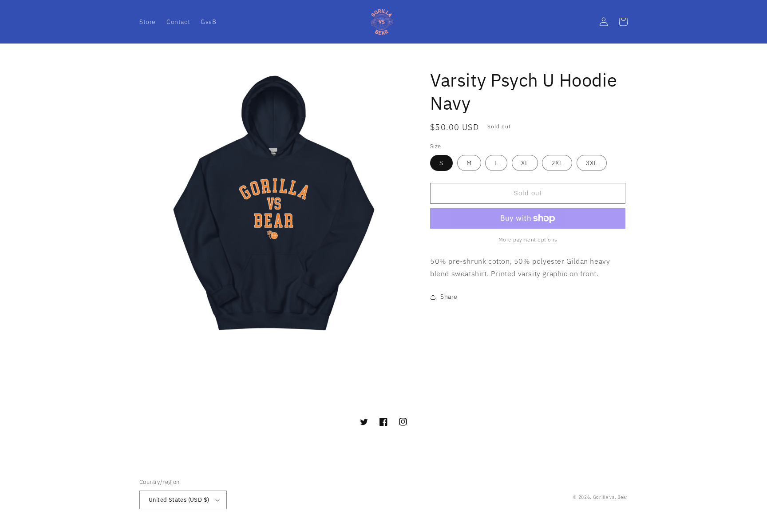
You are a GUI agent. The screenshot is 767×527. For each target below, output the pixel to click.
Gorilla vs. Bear (610, 497)
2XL (557, 163)
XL (525, 163)
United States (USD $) (179, 499)
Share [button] (449, 297)
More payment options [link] (527, 239)
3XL (591, 163)
